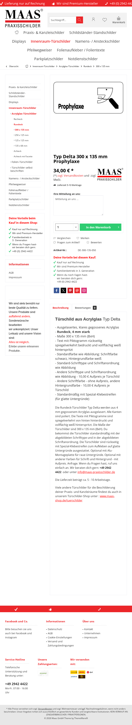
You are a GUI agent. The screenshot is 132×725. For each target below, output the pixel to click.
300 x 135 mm (21, 129)
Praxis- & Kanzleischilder (23, 87)
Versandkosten (45, 708)
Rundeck (18, 124)
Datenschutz (55, 629)
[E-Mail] (77, 290)
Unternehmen (92, 633)
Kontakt (88, 629)
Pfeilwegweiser (17, 184)
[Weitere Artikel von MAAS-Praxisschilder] (110, 174)
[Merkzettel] (105, 21)
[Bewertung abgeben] (75, 166)
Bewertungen (85, 307)
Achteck (17, 151)
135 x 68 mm (20, 145)
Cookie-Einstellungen (60, 637)
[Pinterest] (70, 290)
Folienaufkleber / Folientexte (18, 191)
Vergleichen (63, 238)
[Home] (16, 32)
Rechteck (17, 119)
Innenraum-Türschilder (22, 108)
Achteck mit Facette (22, 156)
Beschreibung (61, 307)
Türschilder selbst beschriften (21, 169)
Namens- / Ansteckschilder (24, 178)
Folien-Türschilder (22, 162)
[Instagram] (84, 290)
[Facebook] (56, 290)
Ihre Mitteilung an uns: (66, 194)
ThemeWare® (81, 718)
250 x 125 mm (21, 135)
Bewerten (96, 242)
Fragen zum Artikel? (68, 242)
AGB (11, 272)
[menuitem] (119, 20)
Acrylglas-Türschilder (23, 113)
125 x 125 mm (21, 140)
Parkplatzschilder (19, 199)
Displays (13, 102)
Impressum (15, 277)
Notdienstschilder (19, 205)
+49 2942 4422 (16, 684)
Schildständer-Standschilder (17, 94)
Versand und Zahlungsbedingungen (61, 643)
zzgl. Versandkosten (70, 175)
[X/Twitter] (63, 290)
